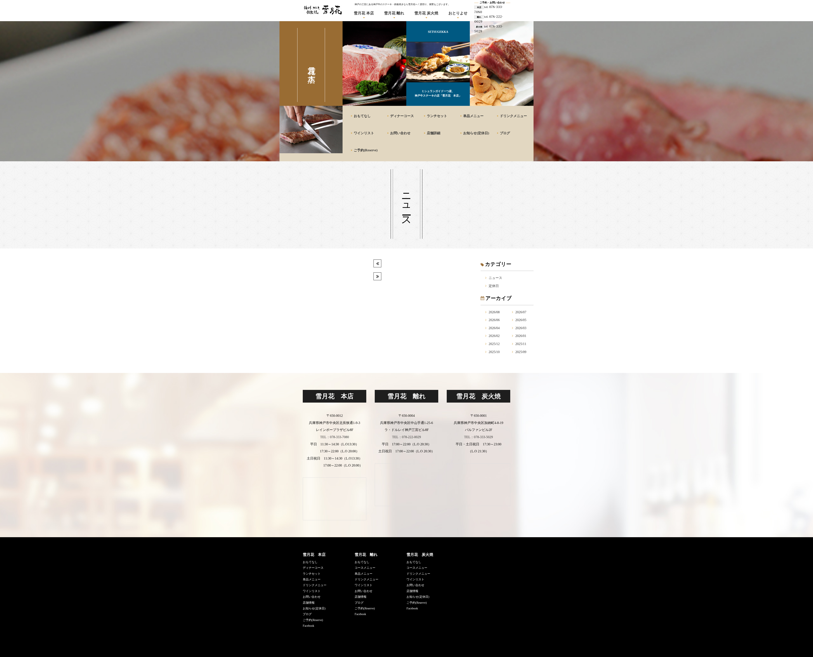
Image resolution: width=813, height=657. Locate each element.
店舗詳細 (433, 133)
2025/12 (494, 344)
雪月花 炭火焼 (426, 13)
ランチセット (437, 116)
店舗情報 (309, 602)
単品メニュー (473, 116)
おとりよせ (457, 13)
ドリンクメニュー (513, 116)
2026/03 (520, 328)
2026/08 (494, 312)
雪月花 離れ (394, 13)
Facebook (308, 625)
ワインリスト (364, 133)
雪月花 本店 (364, 13)
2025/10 (494, 352)
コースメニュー (365, 567)
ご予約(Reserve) (365, 150)
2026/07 (520, 312)
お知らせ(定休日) (476, 133)
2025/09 (520, 352)
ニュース (495, 278)
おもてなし (362, 116)
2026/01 (520, 336)
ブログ (505, 133)
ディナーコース (402, 116)
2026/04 (494, 328)
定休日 (494, 286)
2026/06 (494, 320)
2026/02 (494, 336)
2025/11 (520, 344)
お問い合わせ (400, 133)
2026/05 (520, 320)
